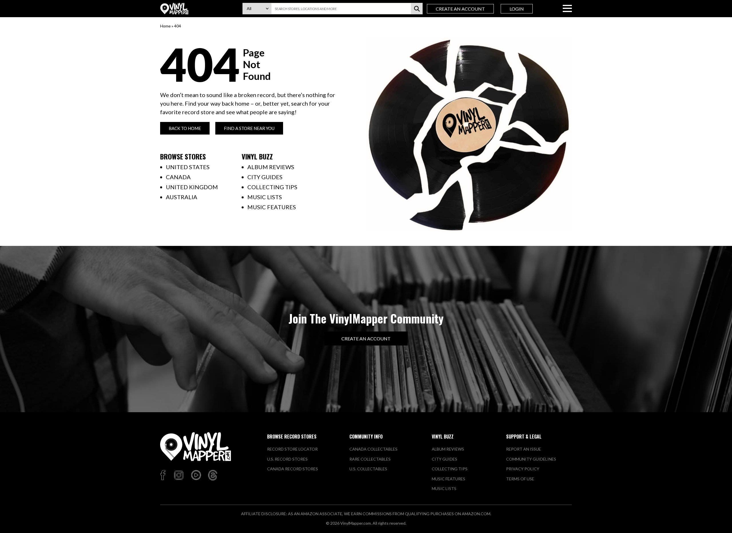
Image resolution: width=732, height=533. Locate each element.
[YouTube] (196, 475)
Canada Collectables (373, 449)
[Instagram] (178, 475)
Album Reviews (270, 166)
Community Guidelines (531, 459)
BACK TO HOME (185, 128)
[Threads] (212, 475)
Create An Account (460, 8)
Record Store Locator (292, 449)
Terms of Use (520, 478)
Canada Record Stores (292, 468)
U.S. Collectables (368, 468)
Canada (178, 176)
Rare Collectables (370, 459)
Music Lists (264, 197)
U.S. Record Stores (287, 459)
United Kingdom (192, 186)
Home (165, 25)
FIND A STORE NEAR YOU (249, 128)
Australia (181, 197)
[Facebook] (163, 475)
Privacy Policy (522, 468)
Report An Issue (523, 449)
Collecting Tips (272, 186)
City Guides (265, 176)
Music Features (271, 207)
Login (517, 8)
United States (188, 166)
